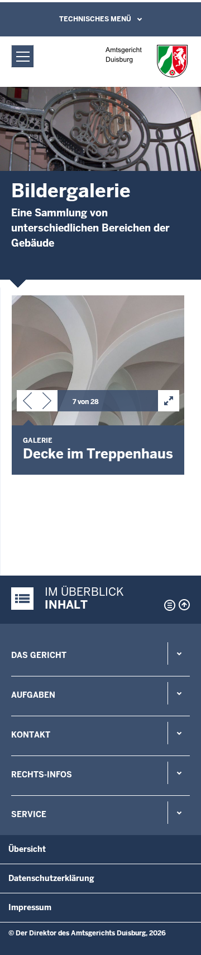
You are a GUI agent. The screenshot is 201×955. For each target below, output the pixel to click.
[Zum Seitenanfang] (184, 604)
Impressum (29, 907)
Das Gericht (38, 655)
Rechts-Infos (41, 774)
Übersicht (27, 849)
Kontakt (30, 735)
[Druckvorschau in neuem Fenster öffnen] (167, 605)
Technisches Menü (95, 19)
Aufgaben (33, 695)
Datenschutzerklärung (51, 878)
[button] (27, 403)
